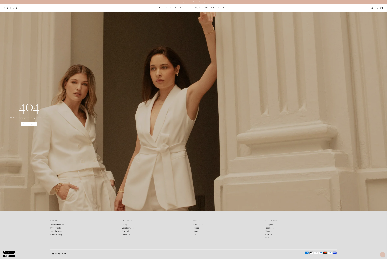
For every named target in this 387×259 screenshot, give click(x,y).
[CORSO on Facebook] (53, 254)
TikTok (267, 238)
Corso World (222, 8)
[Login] (376, 8)
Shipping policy (56, 231)
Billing (124, 225)
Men (190, 8)
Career (196, 231)
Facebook (269, 228)
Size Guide (126, 231)
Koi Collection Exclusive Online (193, 2)
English (7, 252)
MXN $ (6, 256)
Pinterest (269, 231)
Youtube (268, 234)
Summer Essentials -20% (167, 8)
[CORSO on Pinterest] (56, 254)
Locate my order (129, 228)
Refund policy (56, 234)
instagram (269, 225)
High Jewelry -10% (201, 8)
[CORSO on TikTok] (62, 254)
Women (182, 8)
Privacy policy (56, 228)
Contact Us (198, 225)
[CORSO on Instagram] (59, 254)
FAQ (195, 234)
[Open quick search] (371, 8)
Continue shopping (29, 124)
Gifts (212, 8)
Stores (196, 228)
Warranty (126, 234)
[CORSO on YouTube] (65, 254)
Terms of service (57, 225)
